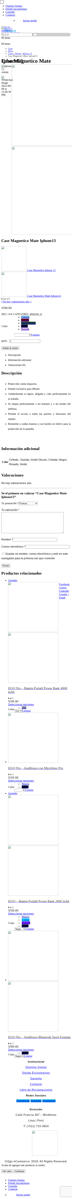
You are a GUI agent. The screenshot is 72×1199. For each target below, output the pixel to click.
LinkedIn (64, 591)
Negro (24, 326)
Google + (64, 594)
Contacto (10, 15)
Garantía (10, 12)
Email (62, 597)
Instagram (49, 1100)
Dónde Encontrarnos (36, 1072)
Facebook (64, 584)
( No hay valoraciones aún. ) (16, 301)
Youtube (36, 1100)
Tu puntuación (10, 503)
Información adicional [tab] (19, 360)
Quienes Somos (14, 6)
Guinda (25, 320)
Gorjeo (62, 587)
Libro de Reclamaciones (36, 1089)
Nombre (7, 539)
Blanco (25, 784)
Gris (24, 707)
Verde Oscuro (28, 323)
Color (5, 326)
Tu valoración (10, 510)
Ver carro (7, 1171)
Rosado (25, 329)
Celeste (25, 919)
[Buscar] (35, 34)
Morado (26, 922)
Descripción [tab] (14, 355)
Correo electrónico (13, 546)
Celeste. (25, 317)
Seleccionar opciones (21, 704)
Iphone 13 (36, 314)
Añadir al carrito (10, 348)
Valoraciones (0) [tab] (16, 365)
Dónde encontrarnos (16, 9)
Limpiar (35, 334)
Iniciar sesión (30, 20)
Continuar (19, 1171)
